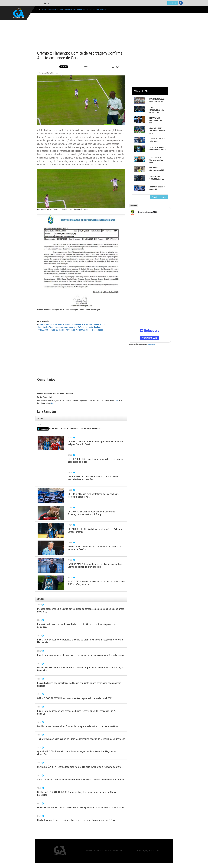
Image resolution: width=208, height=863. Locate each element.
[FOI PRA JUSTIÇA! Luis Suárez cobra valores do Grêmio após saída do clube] (51, 460)
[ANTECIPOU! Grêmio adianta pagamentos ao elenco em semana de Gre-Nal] (51, 548)
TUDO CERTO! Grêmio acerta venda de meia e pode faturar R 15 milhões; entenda (74, 9)
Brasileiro (133, 206)
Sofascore (151, 344)
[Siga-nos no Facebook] (181, 3)
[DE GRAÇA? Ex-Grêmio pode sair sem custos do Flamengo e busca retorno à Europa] (51, 513)
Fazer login (172, 3)
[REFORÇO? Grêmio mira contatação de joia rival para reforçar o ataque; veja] (51, 495)
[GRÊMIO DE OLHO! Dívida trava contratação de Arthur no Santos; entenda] (51, 530)
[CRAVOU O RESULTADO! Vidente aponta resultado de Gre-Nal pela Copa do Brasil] (51, 443)
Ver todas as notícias (159, 197)
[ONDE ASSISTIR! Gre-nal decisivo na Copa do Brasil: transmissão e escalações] (51, 478)
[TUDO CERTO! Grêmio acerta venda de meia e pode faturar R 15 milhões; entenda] (51, 582)
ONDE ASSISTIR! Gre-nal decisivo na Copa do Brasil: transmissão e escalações (70, 330)
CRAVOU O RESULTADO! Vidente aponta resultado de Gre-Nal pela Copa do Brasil (71, 324)
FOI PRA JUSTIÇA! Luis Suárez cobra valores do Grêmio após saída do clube (69, 327)
